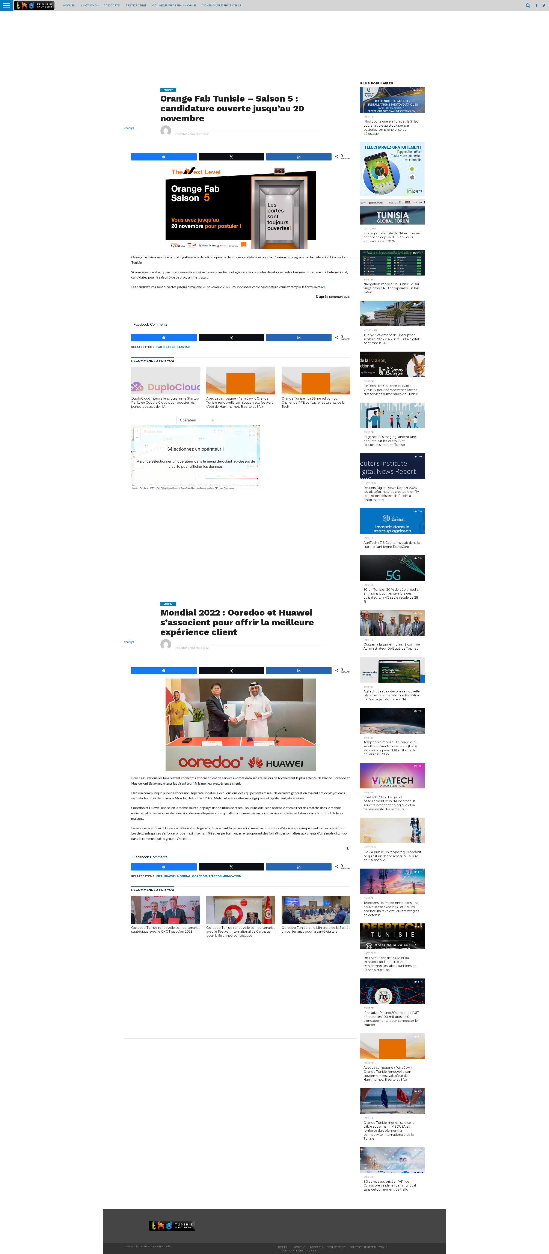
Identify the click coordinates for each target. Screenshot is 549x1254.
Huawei (170, 876)
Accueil (69, 5)
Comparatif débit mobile (221, 5)
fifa (159, 876)
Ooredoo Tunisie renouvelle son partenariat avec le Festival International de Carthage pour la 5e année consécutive (240, 932)
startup (183, 347)
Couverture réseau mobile (174, 5)
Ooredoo (199, 876)
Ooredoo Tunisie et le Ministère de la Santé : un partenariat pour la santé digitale (316, 930)
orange (169, 347)
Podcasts (112, 5)
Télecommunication (224, 876)
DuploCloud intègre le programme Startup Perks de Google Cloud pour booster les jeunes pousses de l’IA (165, 402)
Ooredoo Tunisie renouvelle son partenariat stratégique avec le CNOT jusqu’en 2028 (165, 930)
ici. (323, 287)
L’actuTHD (89, 5)
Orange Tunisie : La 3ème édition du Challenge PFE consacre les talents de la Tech (313, 402)
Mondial (184, 876)
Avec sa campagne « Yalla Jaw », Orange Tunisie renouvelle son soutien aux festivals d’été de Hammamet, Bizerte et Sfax (239, 402)
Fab (159, 347)
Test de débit (136, 5)
